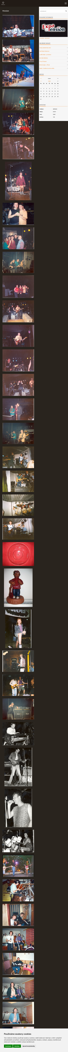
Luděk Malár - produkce (45, 54)
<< (40, 78)
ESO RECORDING (43, 58)
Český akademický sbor (45, 47)
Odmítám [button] (17, 1046)
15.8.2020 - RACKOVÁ (44, 38)
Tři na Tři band (42, 61)
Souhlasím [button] (8, 1046)
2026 (49, 81)
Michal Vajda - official (44, 65)
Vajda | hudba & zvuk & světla (46, 68)
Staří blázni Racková (44, 51)
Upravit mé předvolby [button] (29, 1046)
